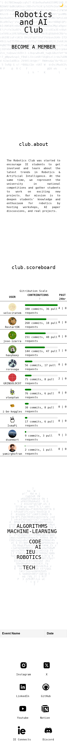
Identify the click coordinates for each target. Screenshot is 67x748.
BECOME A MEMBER (33, 47)
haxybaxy (12, 355)
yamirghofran (12, 453)
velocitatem (12, 313)
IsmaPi (12, 425)
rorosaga (12, 369)
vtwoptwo (12, 397)
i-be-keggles (12, 411)
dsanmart (12, 439)
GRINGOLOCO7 (12, 383)
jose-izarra (12, 341)
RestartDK (12, 327)
